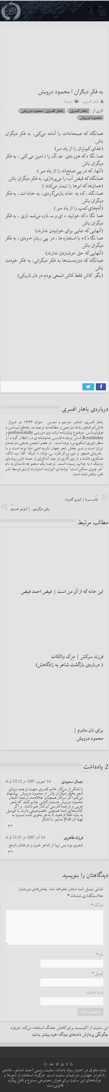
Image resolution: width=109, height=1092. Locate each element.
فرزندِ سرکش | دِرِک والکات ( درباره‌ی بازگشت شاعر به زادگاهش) (69, 661)
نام (99, 954)
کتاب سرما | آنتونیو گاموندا (81, 497)
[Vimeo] (57, 1064)
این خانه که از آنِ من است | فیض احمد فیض (62, 591)
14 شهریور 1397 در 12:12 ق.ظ (28, 781)
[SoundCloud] (51, 1064)
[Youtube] (62, 1064)
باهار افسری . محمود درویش (42, 110)
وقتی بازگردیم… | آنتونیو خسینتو (30, 507)
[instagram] (45, 1064)
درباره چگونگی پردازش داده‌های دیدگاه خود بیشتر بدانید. (59, 1031)
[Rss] (71, 1064)
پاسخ (10, 825)
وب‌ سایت (95, 992)
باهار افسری (91, 101)
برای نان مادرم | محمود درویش (88, 734)
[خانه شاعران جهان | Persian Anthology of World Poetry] (54, 11)
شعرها (69, 101)
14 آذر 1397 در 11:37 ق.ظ (25, 837)
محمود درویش (91, 117)
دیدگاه (97, 905)
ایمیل (97, 973)
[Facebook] (66, 1064)
